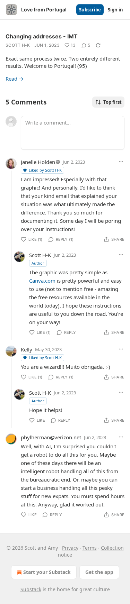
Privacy (70, 547)
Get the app (99, 572)
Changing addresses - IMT (42, 36)
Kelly (26, 349)
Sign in (115, 10)
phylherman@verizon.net (51, 437)
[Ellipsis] (121, 161)
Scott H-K (18, 45)
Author (38, 263)
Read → (15, 78)
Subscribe (90, 10)
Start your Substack (47, 572)
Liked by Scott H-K (45, 170)
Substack (30, 589)
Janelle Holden (38, 161)
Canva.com (42, 280)
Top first (112, 102)
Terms (90, 547)
